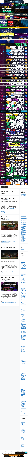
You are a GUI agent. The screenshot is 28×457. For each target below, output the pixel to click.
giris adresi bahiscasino (22, 385)
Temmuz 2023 (23, 445)
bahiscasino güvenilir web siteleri (12, 302)
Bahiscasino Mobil (23, 326)
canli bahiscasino (23, 382)
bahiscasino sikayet (23, 348)
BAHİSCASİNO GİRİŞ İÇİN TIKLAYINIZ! (14, 28)
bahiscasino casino (23, 280)
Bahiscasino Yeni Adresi (23, 372)
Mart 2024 (22, 436)
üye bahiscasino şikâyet (23, 413)
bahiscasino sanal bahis (23, 346)
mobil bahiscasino (23, 401)
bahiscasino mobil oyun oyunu (23, 328)
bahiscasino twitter (23, 364)
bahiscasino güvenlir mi (23, 311)
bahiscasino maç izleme (23, 325)
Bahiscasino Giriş (23, 195)
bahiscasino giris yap (23, 299)
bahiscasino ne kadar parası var (23, 410)
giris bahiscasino (23, 387)
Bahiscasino (3, 240)
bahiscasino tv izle (23, 362)
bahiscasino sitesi (23, 350)
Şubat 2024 (22, 437)
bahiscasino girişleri (22, 303)
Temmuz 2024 (23, 431)
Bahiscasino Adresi (23, 194)
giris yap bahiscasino (23, 392)
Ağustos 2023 (23, 444)
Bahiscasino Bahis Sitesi (23, 265)
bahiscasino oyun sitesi (23, 336)
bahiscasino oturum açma (23, 334)
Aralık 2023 (22, 439)
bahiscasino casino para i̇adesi (11, 241)
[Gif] (14, 78)
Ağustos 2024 (23, 430)
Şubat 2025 (22, 424)
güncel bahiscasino (23, 396)
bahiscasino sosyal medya (23, 352)
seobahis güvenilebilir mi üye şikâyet (23, 412)
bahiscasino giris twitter (23, 297)
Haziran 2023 (23, 446)
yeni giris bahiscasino (23, 407)
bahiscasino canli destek (5, 241)
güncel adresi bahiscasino (23, 394)
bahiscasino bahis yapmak (23, 267)
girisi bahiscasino (23, 390)
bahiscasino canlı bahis (23, 275)
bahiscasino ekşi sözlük (11, 271)
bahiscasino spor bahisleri (23, 353)
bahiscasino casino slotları (23, 287)
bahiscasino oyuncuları (23, 335)
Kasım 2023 (22, 440)
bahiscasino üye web (23, 379)
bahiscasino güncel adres (23, 305)
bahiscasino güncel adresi (23, 307)
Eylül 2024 (22, 429)
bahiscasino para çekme (23, 340)
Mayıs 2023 (22, 447)
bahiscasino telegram (23, 355)
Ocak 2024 (22, 438)
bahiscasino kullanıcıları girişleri (23, 321)
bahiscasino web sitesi (23, 368)
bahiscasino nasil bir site (23, 329)
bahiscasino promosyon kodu (23, 345)
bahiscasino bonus (23, 268)
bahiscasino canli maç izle (23, 273)
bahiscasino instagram (23, 315)
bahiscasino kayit (23, 317)
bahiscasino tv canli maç (23, 358)
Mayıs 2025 (22, 423)
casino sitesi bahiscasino (23, 383)
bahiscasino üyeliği (23, 378)
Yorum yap (3, 212)
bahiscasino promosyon (23, 343)
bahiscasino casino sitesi (23, 285)
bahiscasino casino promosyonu (5, 242)
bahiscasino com (23, 288)
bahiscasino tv (23, 356)
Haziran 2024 (23, 432)
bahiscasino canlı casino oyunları (23, 278)
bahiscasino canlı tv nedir (23, 279)
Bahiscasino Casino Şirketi (8, 198)
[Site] (14, 47)
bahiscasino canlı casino (23, 276)
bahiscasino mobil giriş (23, 327)
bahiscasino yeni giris (23, 374)
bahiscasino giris (24, 291)
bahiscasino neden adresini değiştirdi (23, 331)
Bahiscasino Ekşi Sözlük (8, 247)
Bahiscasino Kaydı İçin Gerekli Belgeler (7, 278)
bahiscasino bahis (23, 263)
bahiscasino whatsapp (23, 370)
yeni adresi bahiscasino (23, 405)
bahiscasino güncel (23, 304)
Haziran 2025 (23, 422)
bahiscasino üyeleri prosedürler (23, 375)
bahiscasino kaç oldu (23, 320)
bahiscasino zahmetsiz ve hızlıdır (23, 411)
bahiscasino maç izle (23, 323)
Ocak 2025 (22, 425)
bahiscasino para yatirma (23, 338)
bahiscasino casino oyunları (23, 282)
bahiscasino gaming (22, 289)
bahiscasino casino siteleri (23, 283)
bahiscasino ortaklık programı (23, 332)
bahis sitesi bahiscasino (23, 381)
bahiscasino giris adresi (23, 294)
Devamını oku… (12, 208)
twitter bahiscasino (23, 403)
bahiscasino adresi (23, 260)
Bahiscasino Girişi (23, 301)
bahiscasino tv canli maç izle (23, 360)
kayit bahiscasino (23, 398)
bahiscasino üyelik (23, 377)
